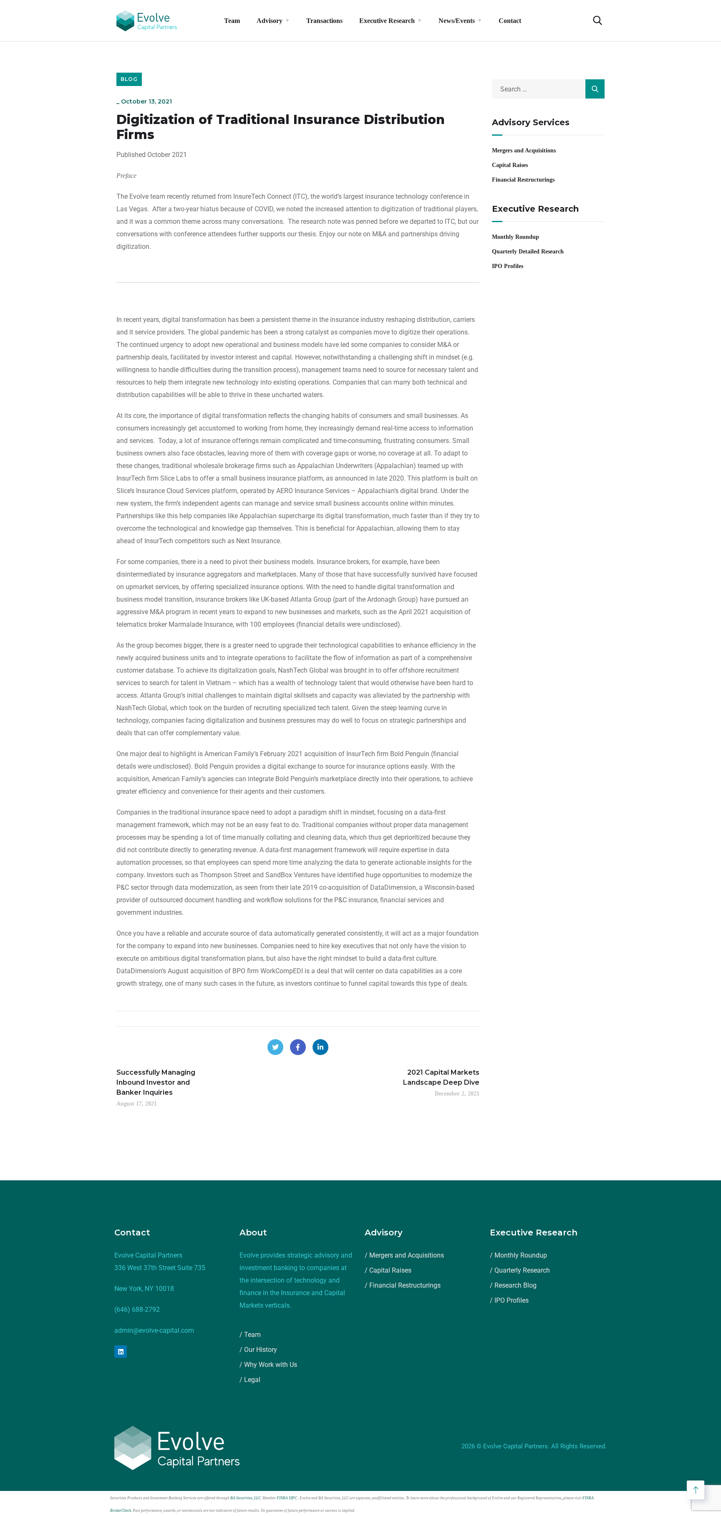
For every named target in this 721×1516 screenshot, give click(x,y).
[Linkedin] (120, 1351)
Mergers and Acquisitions (524, 150)
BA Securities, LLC (245, 1498)
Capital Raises (510, 165)
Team (232, 20)
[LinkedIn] (320, 1047)
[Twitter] (275, 1047)
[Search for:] (548, 89)
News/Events (457, 20)
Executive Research (387, 20)
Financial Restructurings (523, 180)
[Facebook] (298, 1047)
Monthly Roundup (515, 237)
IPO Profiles (507, 266)
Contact (510, 20)
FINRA (282, 1498)
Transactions (324, 20)
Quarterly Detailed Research (528, 251)
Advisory (269, 20)
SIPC (293, 1498)
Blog (129, 79)
